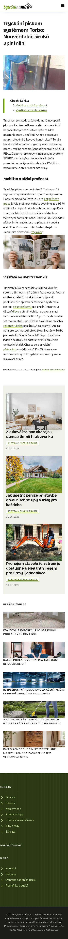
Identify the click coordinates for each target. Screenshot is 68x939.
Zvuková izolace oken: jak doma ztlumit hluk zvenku (29, 434)
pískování (9, 349)
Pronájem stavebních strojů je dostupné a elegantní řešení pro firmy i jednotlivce (33, 568)
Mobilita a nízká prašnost (31, 105)
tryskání (36, 232)
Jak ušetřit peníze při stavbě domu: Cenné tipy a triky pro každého (31, 500)
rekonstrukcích (13, 326)
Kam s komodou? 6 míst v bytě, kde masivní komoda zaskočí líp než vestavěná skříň (29, 753)
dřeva (15, 311)
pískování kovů (22, 307)
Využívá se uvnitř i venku (31, 110)
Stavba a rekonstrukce (53, 369)
